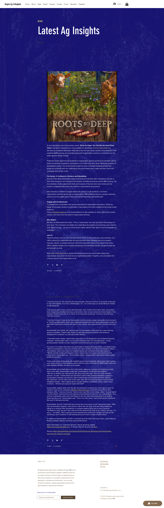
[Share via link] (62, 265)
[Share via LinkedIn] (57, 265)
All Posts (40, 42)
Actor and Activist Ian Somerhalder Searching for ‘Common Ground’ (73, 292)
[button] (127, 4)
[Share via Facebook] (48, 265)
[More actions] (116, 55)
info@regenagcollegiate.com (111, 490)
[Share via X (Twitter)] (52, 265)
